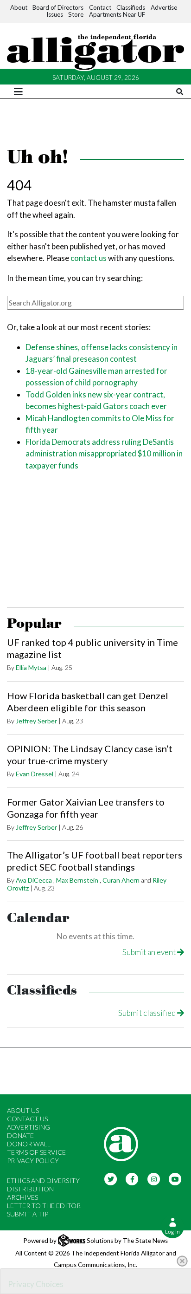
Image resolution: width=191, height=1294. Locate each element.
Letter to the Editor (44, 1205)
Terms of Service (36, 1152)
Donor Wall (29, 1144)
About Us (23, 1110)
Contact (100, 7)
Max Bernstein (77, 880)
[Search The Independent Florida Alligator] (179, 91)
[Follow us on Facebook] (132, 1179)
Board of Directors (57, 7)
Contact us (27, 1119)
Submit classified (147, 1013)
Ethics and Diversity (43, 1180)
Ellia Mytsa (31, 667)
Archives (22, 1197)
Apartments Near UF (117, 14)
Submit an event (149, 952)
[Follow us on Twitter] (110, 1179)
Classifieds (130, 7)
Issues (54, 14)
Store (75, 14)
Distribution (30, 1189)
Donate (20, 1135)
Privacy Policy (33, 1160)
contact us (88, 258)
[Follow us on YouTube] (175, 1179)
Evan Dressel (34, 774)
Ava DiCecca (34, 880)
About (18, 7)
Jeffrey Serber (36, 721)
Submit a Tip (27, 1214)
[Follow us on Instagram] (154, 1179)
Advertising (28, 1127)
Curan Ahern (121, 880)
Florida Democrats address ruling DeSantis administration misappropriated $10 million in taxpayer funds (104, 453)
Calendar (38, 918)
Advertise (164, 7)
